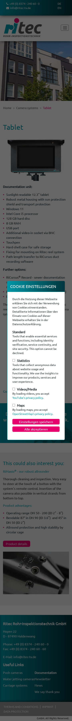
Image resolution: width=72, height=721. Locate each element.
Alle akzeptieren (36, 429)
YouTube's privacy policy (27, 397)
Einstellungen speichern (36, 422)
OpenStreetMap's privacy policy (32, 414)
